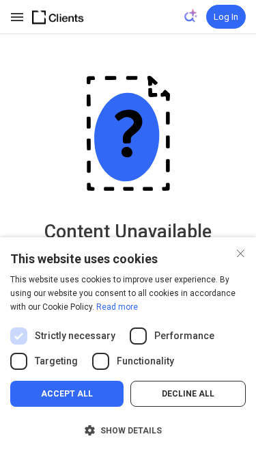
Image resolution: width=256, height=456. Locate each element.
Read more (117, 307)
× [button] (241, 252)
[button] (128, 430)
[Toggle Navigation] (18, 17)
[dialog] (128, 346)
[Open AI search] (191, 15)
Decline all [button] (188, 394)
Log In (226, 17)
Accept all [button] (67, 394)
